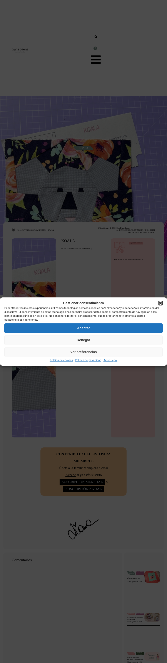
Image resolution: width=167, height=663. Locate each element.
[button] (160, 303)
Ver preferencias (83, 352)
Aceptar (83, 328)
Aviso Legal (110, 360)
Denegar (83, 340)
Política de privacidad (88, 360)
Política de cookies (61, 360)
